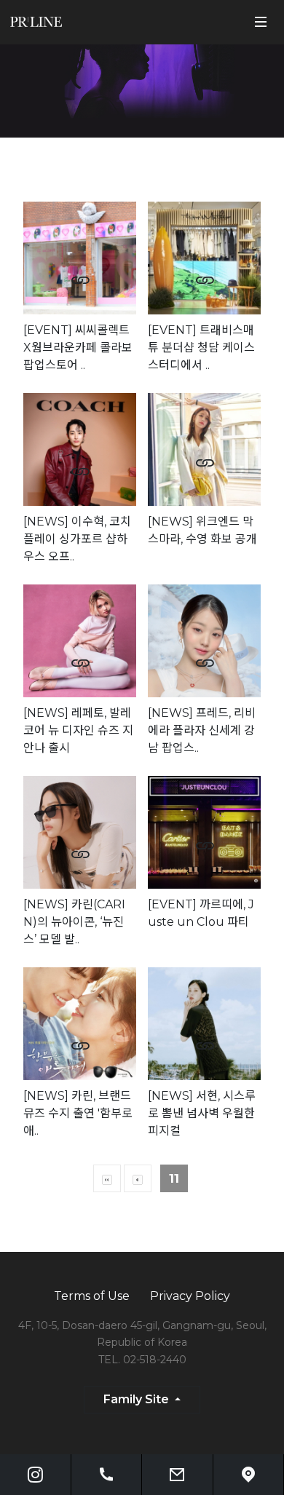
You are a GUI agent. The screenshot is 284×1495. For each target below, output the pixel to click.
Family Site (137, 1399)
